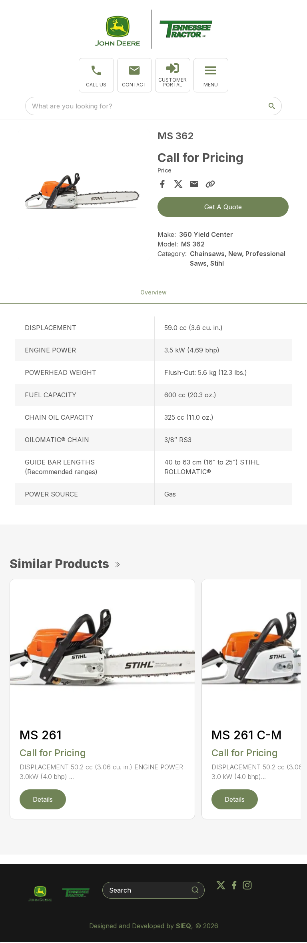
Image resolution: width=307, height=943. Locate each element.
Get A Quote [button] (223, 207)
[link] (172, 75)
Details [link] (43, 799)
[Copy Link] (210, 184)
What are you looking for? (72, 106)
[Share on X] (178, 184)
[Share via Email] (194, 184)
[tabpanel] (84, 196)
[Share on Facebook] (162, 184)
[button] (96, 75)
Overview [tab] (153, 292)
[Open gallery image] (84, 195)
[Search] (195, 890)
